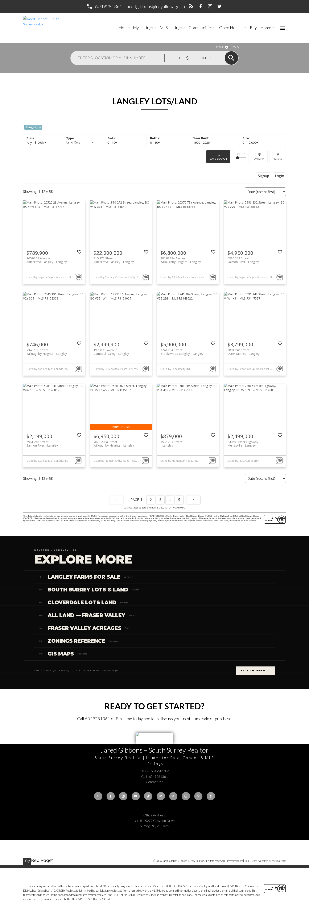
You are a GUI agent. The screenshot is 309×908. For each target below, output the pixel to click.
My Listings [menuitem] (143, 27)
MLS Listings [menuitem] (171, 27)
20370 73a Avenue (180, 260)
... (170, 499)
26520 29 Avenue (46, 260)
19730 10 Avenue (111, 352)
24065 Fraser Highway (242, 443)
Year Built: (201, 143)
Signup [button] (263, 175)
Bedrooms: (112, 143)
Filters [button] (277, 158)
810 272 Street (114, 260)
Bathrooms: (155, 143)
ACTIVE (219, 47)
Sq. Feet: (250, 143)
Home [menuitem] (124, 27)
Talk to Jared (255, 670)
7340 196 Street (46, 352)
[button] (104, 6)
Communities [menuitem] (201, 27)
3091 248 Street (243, 352)
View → (269, 577)
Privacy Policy (235, 860)
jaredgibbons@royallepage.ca (155, 6)
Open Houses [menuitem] (231, 27)
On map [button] (259, 158)
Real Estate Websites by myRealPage (265, 860)
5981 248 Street (42, 443)
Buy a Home (260, 27)
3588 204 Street (171, 443)
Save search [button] (218, 158)
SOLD (236, 47)
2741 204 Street (181, 352)
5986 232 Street (243, 260)
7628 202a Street (114, 443)
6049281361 (108, 6)
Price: (36, 143)
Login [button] (279, 175)
